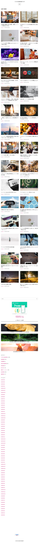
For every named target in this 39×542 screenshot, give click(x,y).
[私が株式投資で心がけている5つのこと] (19, 347)
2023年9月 (3, 394)
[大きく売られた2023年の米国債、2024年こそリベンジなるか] (10, 73)
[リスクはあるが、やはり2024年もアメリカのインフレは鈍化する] (29, 166)
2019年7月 (3, 500)
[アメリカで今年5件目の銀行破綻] (10, 239)
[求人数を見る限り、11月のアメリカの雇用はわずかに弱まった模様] (29, 36)
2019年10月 (3, 493)
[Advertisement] (19, 525)
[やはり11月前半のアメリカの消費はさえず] (29, 73)
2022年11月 (3, 415)
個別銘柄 (2, 359)
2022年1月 (3, 436)
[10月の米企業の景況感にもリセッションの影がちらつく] (29, 239)
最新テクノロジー (4, 369)
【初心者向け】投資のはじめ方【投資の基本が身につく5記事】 (19, 341)
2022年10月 (3, 417)
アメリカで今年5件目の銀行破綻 (7, 247)
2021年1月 (3, 462)
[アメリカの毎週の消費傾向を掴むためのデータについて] (10, 221)
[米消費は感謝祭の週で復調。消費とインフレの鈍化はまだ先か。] (10, 17)
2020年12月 (3, 464)
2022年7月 (3, 424)
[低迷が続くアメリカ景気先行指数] (29, 92)
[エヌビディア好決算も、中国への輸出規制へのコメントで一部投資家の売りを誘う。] (10, 92)
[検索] (37, 299)
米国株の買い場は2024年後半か (7, 209)
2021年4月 (3, 455)
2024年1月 (3, 386)
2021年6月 (3, 451)
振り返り (2, 367)
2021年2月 (3, 460)
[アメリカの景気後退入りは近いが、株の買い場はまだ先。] (29, 221)
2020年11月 (3, 466)
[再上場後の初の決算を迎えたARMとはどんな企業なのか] (29, 202)
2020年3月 (3, 483)
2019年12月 (3, 489)
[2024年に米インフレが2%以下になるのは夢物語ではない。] (10, 54)
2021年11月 (3, 441)
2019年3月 (3, 508)
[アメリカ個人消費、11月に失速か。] (10, 147)
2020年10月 (3, 468)
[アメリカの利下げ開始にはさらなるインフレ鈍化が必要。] (10, 36)
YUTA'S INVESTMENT (19, 540)
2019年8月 (3, 498)
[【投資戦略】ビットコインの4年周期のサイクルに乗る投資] (19, 327)
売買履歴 (2, 361)
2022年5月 (3, 428)
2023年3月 (3, 407)
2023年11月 (3, 390)
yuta (2, 27)
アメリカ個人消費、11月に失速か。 (8, 155)
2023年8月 (3, 396)
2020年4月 (3, 481)
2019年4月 (3, 506)
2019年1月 (3, 512)
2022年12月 (3, 413)
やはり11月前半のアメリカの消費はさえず (29, 80)
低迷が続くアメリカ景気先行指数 (27, 99)
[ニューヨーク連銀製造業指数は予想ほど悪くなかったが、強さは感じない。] (10, 129)
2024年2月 (3, 384)
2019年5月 (3, 504)
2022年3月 (3, 432)
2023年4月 (3, 405)
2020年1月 (3, 487)
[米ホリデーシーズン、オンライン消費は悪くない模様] (29, 54)
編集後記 (2, 374)
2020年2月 (3, 485)
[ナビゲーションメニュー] (19, 4)
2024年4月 (3, 379)
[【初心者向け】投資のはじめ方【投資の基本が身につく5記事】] (19, 337)
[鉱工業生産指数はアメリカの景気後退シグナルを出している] (29, 110)
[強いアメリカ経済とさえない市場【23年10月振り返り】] (29, 277)
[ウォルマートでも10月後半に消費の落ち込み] (29, 129)
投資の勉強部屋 (4, 363)
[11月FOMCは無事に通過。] (10, 277)
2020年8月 (3, 472)
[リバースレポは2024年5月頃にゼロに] (10, 185)
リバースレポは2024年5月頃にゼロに (8, 192)
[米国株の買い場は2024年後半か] (10, 202)
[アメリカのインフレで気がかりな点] (29, 185)
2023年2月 (3, 409)
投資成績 (2, 365)
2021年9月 (3, 445)
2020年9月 (3, 470)
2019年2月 (3, 510)
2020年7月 (3, 474)
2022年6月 (3, 426)
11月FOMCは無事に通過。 (6, 284)
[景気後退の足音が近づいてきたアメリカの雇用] (10, 258)
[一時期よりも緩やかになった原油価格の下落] (10, 110)
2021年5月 (3, 453)
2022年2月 (3, 434)
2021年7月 (3, 449)
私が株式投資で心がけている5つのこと (19, 351)
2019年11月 (3, 491)
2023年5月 (3, 403)
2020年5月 (3, 479)
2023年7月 (3, 398)
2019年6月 (3, 502)
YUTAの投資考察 (4, 357)
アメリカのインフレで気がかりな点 (27, 192)
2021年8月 (3, 447)
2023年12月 (3, 388)
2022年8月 (3, 422)
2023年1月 (3, 411)
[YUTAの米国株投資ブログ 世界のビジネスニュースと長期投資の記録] (19, 1)
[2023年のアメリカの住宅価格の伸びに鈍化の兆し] (29, 17)
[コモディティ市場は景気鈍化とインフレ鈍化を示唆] (10, 166)
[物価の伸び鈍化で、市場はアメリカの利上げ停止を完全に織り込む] (29, 147)
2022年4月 (3, 430)
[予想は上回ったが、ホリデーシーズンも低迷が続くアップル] (29, 258)
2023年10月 (3, 392)
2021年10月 (3, 443)
